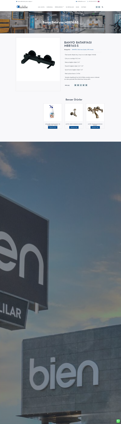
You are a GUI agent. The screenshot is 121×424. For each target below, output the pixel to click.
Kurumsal (50, 7)
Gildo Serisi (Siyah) (81, 49)
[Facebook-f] (97, 7)
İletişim (83, 7)
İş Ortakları (70, 7)
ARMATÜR (74, 49)
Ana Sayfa (41, 7)
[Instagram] (99, 7)
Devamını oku (53, 127)
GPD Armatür (90, 49)
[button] (102, 7)
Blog (77, 7)
